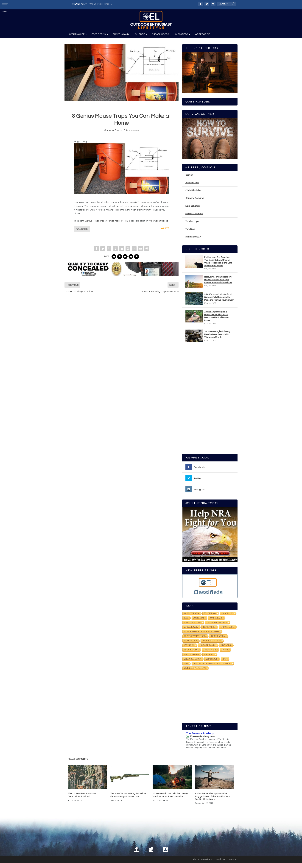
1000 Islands (210, 650)
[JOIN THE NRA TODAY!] (210, 534)
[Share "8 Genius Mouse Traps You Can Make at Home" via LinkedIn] (121, 248)
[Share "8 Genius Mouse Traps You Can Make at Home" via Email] (140, 248)
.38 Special (198, 618)
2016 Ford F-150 (191, 654)
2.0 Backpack (191, 627)
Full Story (82, 229)
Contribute (220, 859)
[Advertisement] (210, 399)
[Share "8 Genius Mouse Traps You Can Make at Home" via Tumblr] (115, 248)
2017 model (211, 659)
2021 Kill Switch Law (195, 668)
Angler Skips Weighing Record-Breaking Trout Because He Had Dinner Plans (216, 316)
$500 (186, 618)
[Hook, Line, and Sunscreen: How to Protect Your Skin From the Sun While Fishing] (194, 281)
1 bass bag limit (192, 622)
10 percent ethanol (195, 636)
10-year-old (190, 641)
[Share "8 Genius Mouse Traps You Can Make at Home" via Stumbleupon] (134, 248)
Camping (109, 130)
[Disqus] (121, 343)
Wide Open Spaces (158, 221)
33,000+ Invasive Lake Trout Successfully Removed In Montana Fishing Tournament (219, 297)
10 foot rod (209, 627)
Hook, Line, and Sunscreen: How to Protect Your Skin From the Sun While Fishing (218, 280)
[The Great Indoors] (210, 72)
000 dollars (216, 618)
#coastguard (191, 613)
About (196, 859)
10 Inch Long (227, 627)
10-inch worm (218, 636)
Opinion (189, 175)
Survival (119, 130)
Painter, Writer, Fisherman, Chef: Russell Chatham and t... (113, 4)
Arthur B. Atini (192, 183)
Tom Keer (190, 229)
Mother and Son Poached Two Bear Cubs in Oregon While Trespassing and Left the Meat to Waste (218, 261)
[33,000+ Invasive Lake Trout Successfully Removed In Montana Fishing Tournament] (194, 298)
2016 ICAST (209, 654)
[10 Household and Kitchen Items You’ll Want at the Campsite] (172, 777)
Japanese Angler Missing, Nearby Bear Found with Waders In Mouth (217, 334)
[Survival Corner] (210, 138)
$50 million (227, 613)
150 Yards (226, 645)
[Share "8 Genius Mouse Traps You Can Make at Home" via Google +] (109, 248)
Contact (232, 859)
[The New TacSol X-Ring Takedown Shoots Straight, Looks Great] (129, 777)
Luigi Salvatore (193, 206)
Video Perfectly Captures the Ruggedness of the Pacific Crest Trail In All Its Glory (213, 796)
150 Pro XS (189, 645)
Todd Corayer (192, 221)
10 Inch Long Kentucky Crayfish (201, 631)
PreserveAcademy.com (202, 736)
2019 (186, 663)
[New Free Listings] (210, 586)
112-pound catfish (211, 641)
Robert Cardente (194, 214)
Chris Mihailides (193, 190)
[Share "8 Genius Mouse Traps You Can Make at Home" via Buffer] (128, 248)
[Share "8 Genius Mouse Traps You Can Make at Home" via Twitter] (103, 248)
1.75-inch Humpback (217, 622)
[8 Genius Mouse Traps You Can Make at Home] (121, 72)
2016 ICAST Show (192, 659)
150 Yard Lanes (207, 645)
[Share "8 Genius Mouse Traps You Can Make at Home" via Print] (147, 248)
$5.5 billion (210, 613)
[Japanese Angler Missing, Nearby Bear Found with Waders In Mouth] (194, 336)
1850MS (225, 650)
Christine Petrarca (194, 198)
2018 (224, 659)
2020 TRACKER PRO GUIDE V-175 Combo (212, 663)
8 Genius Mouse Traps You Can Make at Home (106, 221)
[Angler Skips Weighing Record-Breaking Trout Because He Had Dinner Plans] (194, 316)
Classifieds (206, 859)
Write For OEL (192, 237)
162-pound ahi (191, 650)
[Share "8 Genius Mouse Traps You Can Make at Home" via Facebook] (96, 248)
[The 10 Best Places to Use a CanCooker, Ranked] (87, 777)
